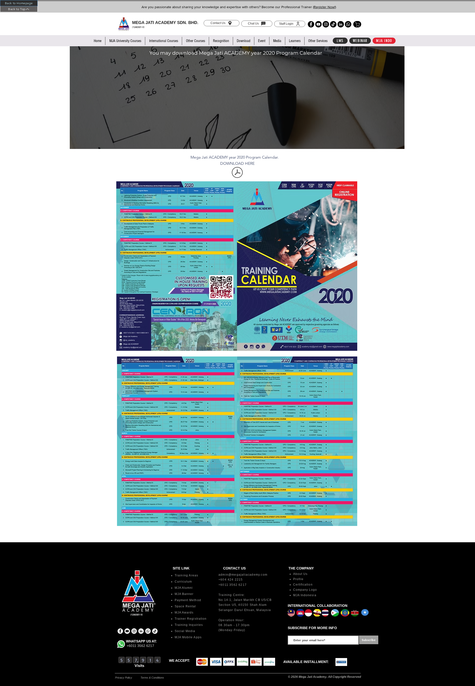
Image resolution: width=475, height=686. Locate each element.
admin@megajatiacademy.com (242, 574)
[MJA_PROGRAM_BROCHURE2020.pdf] (237, 173)
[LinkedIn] (340, 24)
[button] (125, 41)
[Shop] (357, 24)
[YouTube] (318, 24)
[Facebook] (311, 24)
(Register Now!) (324, 7)
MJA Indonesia (304, 595)
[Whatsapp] (348, 24)
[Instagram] (326, 24)
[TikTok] (333, 24)
